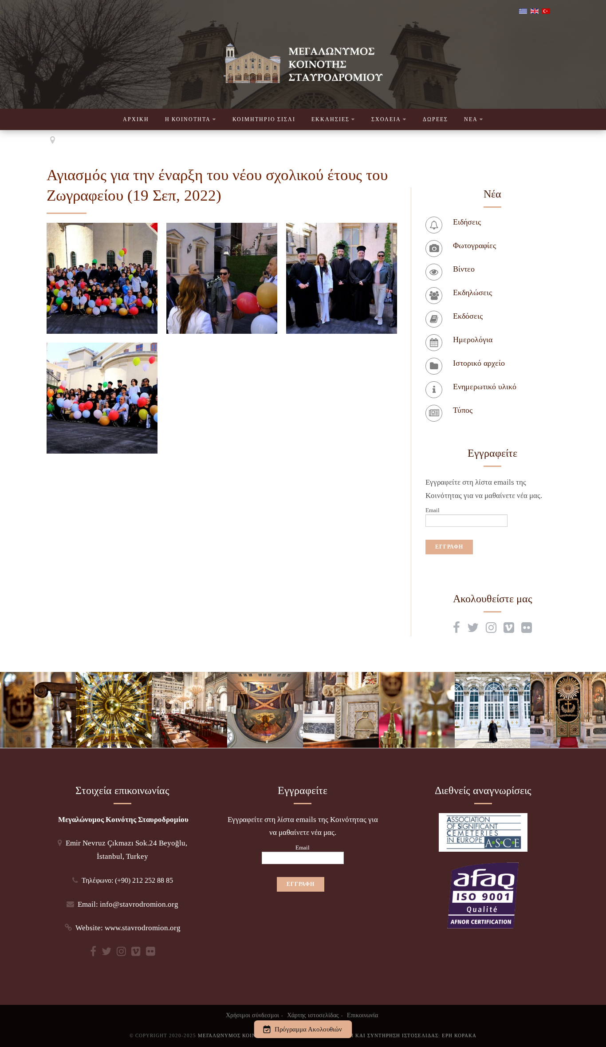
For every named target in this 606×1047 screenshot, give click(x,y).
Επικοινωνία (362, 1015)
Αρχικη (136, 119)
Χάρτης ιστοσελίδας (313, 1015)
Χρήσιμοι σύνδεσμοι (252, 1015)
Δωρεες (435, 119)
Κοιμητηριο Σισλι (263, 119)
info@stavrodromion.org (139, 904)
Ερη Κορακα (459, 1035)
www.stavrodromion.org (143, 928)
